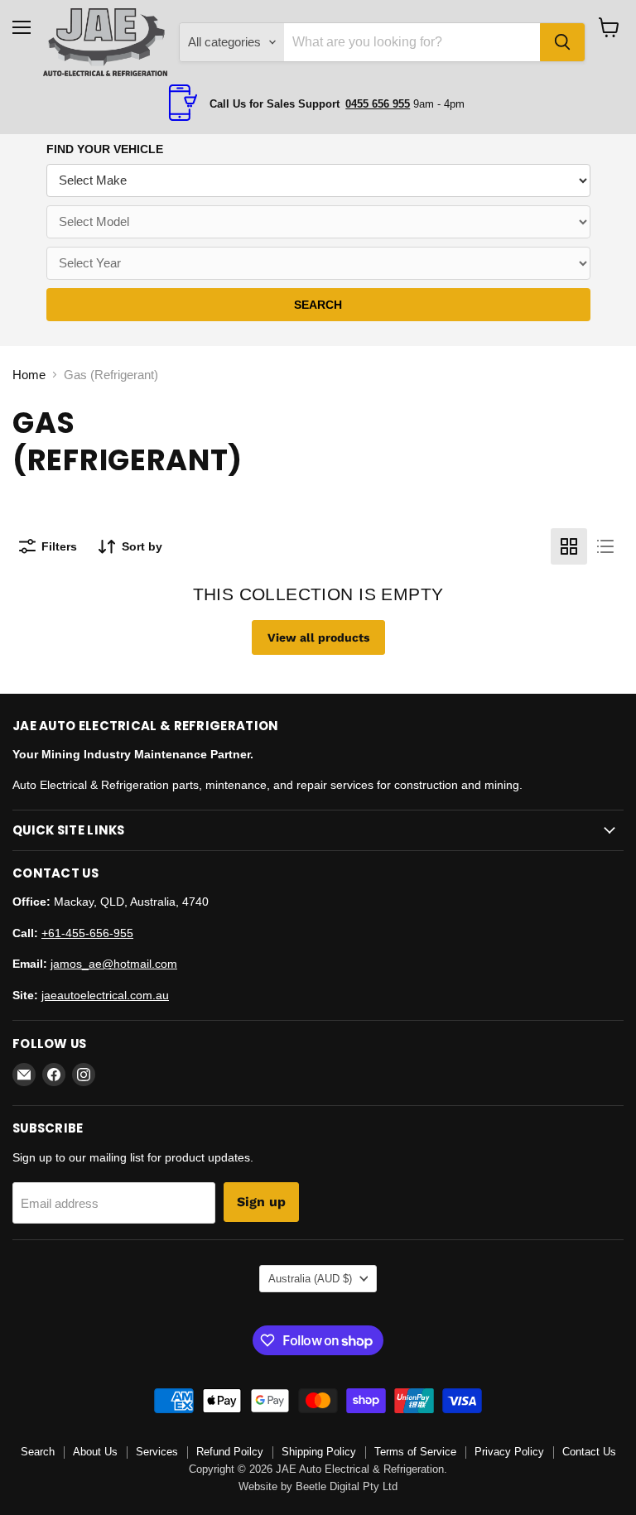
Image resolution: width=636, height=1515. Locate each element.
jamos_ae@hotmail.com (114, 963)
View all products (318, 637)
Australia (310, 1278)
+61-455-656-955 (87, 933)
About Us (95, 1451)
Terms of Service (415, 1451)
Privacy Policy (509, 1451)
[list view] (605, 546)
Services (157, 1451)
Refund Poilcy (229, 1451)
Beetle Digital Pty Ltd (347, 1486)
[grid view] (569, 546)
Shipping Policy (319, 1451)
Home (29, 375)
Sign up (261, 1202)
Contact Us (589, 1451)
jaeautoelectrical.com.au (105, 995)
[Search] (562, 42)
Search (38, 1451)
